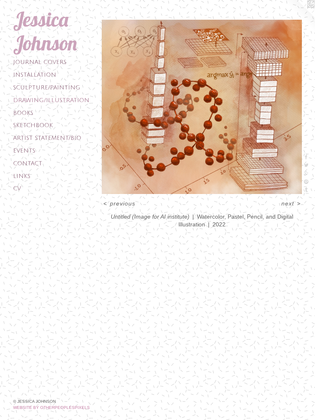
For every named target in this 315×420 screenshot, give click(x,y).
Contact (27, 163)
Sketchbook (33, 125)
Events (24, 151)
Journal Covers (39, 62)
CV (17, 188)
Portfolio (121, 13)
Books (23, 113)
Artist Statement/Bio (47, 138)
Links (21, 176)
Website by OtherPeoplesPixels (51, 407)
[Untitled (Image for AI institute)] (202, 107)
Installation (34, 75)
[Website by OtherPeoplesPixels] (298, 16)
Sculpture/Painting (46, 87)
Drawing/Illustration (51, 100)
